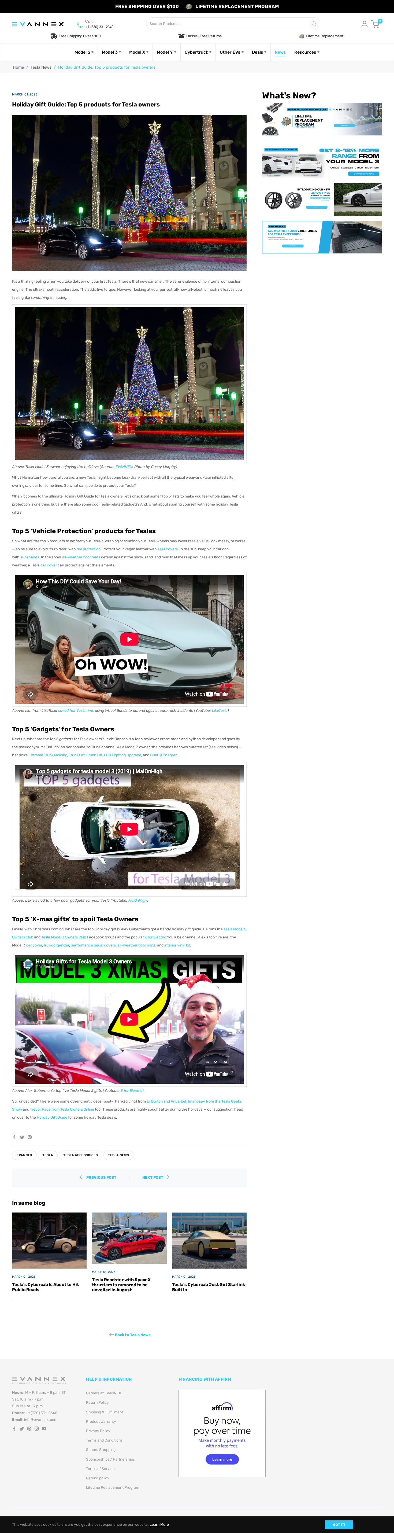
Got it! (339, 1525)
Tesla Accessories (80, 1155)
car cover (48, 565)
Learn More (159, 1524)
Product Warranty (101, 1421)
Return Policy (97, 1402)
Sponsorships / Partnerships (110, 1459)
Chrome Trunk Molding (48, 755)
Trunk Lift (77, 755)
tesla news (118, 1155)
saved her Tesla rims (76, 710)
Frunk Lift (94, 755)
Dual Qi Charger (163, 755)
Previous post (101, 1177)
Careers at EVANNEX (103, 1393)
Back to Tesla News (133, 1335)
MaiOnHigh (137, 900)
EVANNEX (124, 467)
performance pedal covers (93, 945)
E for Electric (155, 937)
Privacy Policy (98, 1431)
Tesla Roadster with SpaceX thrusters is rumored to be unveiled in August (121, 1284)
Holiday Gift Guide (52, 1117)
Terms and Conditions (104, 1440)
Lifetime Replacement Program (112, 1487)
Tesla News (41, 67)
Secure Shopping (101, 1449)
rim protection (89, 549)
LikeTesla (220, 710)
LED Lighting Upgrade (122, 755)
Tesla (47, 1155)
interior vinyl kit (177, 945)
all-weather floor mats (81, 557)
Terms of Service (100, 1468)
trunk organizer (56, 945)
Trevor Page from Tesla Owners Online (62, 1109)
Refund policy (97, 1478)
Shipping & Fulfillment (104, 1412)
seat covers (168, 549)
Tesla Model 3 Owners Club (63, 937)
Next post (153, 1177)
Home (18, 67)
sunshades (29, 557)
